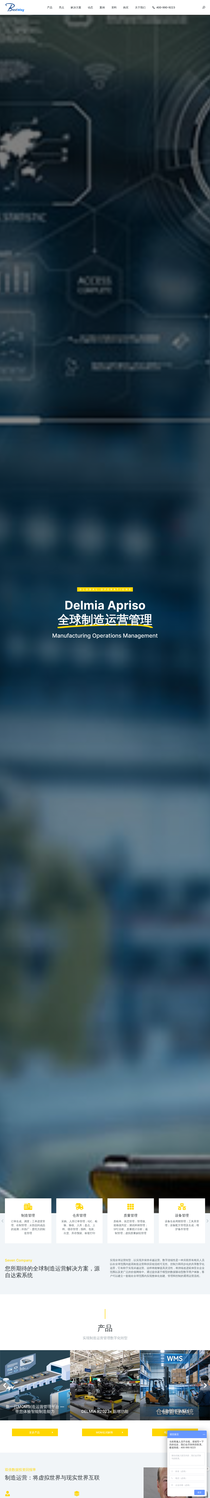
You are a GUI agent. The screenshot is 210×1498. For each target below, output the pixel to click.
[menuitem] (50, 7)
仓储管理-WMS (175, 1411)
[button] (35, 1432)
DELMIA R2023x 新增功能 (104, 1411)
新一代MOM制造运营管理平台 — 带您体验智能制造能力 (35, 1409)
